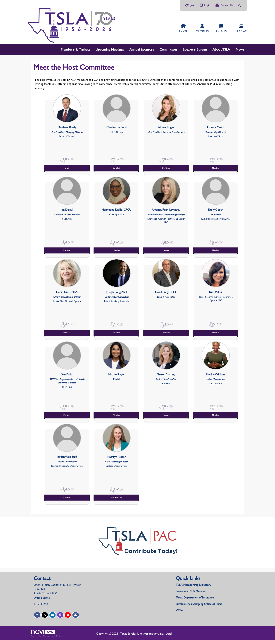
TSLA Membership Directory (193, 584)
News (240, 49)
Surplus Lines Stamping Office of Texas (199, 604)
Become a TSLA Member (191, 591)
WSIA (179, 610)
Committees (168, 49)
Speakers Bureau (195, 49)
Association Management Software (48, 636)
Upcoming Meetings (110, 49)
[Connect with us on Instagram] (60, 615)
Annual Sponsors (141, 49)
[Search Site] (240, 5)
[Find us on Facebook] (37, 615)
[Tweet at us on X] (44, 615)
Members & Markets (75, 49)
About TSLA (221, 49)
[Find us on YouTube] (67, 615)
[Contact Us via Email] (75, 615)
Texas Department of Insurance (195, 597)
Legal (169, 633)
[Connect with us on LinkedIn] (52, 615)
